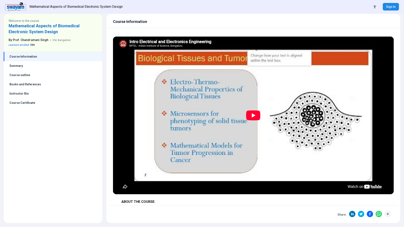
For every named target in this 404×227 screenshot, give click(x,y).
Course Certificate (22, 102)
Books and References (25, 84)
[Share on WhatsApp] (379, 214)
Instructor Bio (19, 93)
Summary (16, 65)
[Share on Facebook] (370, 214)
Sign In (391, 6)
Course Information (23, 56)
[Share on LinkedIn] (352, 214)
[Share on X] (361, 214)
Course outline (19, 75)
